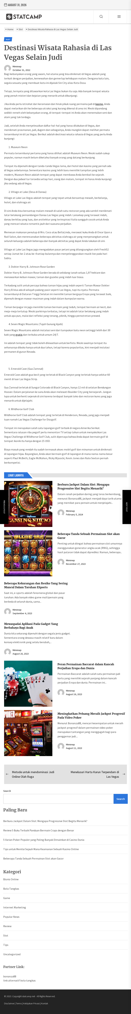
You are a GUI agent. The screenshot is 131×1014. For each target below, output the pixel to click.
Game (6, 898)
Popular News (11, 916)
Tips (5, 945)
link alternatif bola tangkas (19, 980)
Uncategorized (11, 954)
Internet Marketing (14, 907)
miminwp (17, 66)
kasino (99, 104)
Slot (5, 935)
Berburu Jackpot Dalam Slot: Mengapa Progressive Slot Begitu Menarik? (45, 821)
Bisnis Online (11, 879)
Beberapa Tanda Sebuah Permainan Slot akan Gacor (33, 858)
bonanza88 (9, 976)
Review (7, 926)
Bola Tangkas (11, 888)
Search (7, 791)
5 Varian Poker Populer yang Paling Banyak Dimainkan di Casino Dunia (43, 839)
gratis (19, 334)
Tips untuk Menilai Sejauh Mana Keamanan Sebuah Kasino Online (41, 849)
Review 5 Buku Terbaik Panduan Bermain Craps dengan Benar (38, 830)
